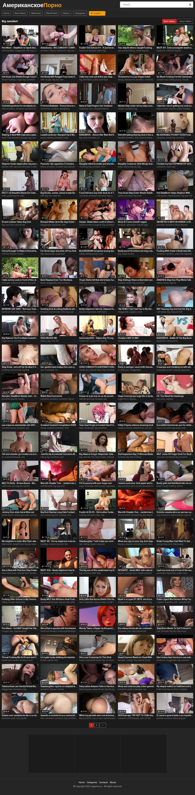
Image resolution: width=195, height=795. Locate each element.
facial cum (84, 341)
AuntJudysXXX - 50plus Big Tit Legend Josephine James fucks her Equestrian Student (97, 338)
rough (19, 79)
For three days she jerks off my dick (58, 251)
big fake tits (19, 341)
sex (105, 399)
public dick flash (100, 79)
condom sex (162, 79)
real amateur (109, 718)
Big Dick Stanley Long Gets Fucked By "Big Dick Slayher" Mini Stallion (59, 512)
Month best (51, 13)
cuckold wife (185, 602)
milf (42, 196)
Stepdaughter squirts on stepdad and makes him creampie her (59, 686)
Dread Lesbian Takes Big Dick (16, 222)
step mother (162, 108)
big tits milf (152, 515)
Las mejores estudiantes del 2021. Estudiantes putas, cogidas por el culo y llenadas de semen (20, 425)
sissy (162, 399)
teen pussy (100, 486)
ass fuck (10, 225)
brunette (95, 283)
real (63, 225)
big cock (138, 196)
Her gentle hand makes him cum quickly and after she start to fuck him (59, 367)
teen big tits (84, 283)
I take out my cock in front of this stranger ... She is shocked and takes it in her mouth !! (20, 280)
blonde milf (153, 544)
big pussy (185, 370)
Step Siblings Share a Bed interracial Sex (136, 280)
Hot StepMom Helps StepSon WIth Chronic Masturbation (175, 193)
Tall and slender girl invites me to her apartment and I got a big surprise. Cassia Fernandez (20, 454)
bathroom (61, 50)
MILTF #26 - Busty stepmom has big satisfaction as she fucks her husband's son (59, 570)
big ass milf (7, 167)
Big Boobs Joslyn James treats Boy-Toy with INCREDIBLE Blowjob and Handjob (59, 193)
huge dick (60, 254)
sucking (5, 370)
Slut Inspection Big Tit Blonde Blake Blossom (136, 454)
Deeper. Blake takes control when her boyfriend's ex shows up (97, 222)
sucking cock (65, 515)
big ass (55, 79)
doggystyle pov (125, 602)
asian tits (179, 254)
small (168, 137)
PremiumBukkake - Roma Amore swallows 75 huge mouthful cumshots (59, 106)
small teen (112, 602)
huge (4, 341)
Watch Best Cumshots (51, 396)
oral (18, 718)
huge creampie (86, 486)
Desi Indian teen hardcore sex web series (175, 657)
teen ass (161, 457)
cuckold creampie (55, 428)
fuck (67, 428)
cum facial (84, 631)
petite (121, 196)
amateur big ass (19, 137)
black (43, 283)
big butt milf (177, 312)
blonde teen (96, 370)
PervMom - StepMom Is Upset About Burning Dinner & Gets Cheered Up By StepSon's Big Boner (20, 48)
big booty (56, 225)
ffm (103, 167)
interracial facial (93, 660)
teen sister (7, 544)
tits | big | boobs (98, 457)
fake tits (56, 196)
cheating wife (171, 602)
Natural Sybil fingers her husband (95, 106)
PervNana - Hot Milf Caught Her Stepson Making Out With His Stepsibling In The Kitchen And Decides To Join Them (20, 628)
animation (131, 225)
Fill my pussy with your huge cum (95, 483)
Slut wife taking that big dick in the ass (136, 135)
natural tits (49, 254)
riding (82, 254)
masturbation (174, 196)
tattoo (160, 283)
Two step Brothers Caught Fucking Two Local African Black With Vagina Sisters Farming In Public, (136, 48)
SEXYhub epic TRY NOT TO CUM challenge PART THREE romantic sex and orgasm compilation (136, 715)
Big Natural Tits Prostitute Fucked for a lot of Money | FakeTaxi (20, 338)
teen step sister (9, 573)
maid (65, 137)
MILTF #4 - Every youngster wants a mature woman (175, 48)
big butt (188, 254)
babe (120, 167)
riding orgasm (90, 544)
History (66, 13)
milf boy (170, 50)
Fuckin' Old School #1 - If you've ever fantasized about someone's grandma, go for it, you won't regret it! (97, 48)
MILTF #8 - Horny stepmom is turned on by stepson (59, 541)
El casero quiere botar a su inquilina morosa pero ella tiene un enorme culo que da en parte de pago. (175, 715)
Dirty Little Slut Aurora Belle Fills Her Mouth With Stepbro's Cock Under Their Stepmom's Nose (97, 599)
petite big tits (13, 196)
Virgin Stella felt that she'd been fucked (97, 280)
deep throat (98, 689)
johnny (33, 515)
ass (119, 50)
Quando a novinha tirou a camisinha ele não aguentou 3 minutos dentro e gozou (59, 715)
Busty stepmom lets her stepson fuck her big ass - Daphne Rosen (97, 309)
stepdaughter (20, 631)
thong (121, 79)
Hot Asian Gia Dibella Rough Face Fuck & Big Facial (20, 77)
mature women (56, 544)
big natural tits (71, 167)
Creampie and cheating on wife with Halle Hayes (175, 367)
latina (43, 167)
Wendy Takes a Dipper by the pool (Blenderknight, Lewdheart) (97, 628)
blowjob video (95, 50)
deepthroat (138, 428)
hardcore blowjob (49, 631)
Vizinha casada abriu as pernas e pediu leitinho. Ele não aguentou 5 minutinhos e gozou (175, 512)
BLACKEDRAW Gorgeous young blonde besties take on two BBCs (97, 251)
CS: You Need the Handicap (170, 396)
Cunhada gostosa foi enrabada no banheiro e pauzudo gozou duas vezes (20, 106)
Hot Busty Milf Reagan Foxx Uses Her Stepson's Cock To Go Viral (59, 77)
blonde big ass (125, 341)
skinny (44, 341)
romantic (149, 79)
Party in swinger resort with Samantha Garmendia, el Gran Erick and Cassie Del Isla (136, 367)
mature (160, 602)
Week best (36, 13)
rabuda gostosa (86, 399)
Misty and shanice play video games (136, 686)
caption (169, 399)
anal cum (125, 370)
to (3, 457)
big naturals (84, 457)
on (56, 370)
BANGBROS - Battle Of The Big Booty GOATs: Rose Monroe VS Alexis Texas (175, 338)
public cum (182, 573)
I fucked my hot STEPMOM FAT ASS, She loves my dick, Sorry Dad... (175, 164)
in (119, 370)
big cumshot (36, 50)
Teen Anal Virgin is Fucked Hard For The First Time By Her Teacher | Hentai (97, 425)
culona (169, 341)
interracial (161, 689)
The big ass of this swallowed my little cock (97, 570)
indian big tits (142, 50)
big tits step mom (178, 631)
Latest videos (185, 21)
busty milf (95, 341)
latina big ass (177, 515)
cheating (83, 167)
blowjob (58, 137)
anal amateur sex (148, 137)
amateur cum (26, 660)
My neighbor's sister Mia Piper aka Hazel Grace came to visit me (20, 541)
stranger (6, 283)
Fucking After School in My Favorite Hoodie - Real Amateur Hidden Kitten (20, 599)
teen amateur (8, 108)
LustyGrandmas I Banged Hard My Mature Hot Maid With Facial (59, 135)
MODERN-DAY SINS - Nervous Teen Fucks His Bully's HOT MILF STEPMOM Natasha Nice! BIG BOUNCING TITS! (20, 309)
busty (166, 283)
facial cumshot (86, 225)
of (99, 137)
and (42, 370)
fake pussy (178, 544)
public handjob (184, 108)
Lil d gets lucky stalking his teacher (58, 657)
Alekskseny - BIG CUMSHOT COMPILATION (59, 48)
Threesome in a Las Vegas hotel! (134, 77)
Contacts (103, 782)
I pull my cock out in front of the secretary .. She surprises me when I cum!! (175, 570)
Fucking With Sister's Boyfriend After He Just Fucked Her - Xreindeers (175, 251)
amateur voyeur (48, 50)
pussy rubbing (47, 137)
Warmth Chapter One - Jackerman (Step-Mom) (136, 512)
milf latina (161, 312)
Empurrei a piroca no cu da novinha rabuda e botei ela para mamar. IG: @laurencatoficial (97, 396)
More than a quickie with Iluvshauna (58, 628)
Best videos (20, 13)
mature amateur (19, 283)
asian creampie (134, 689)
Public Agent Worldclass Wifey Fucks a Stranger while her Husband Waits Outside (175, 599)
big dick (25, 370)
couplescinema (101, 108)
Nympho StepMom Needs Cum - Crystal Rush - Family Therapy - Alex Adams (20, 396)
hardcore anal (8, 718)
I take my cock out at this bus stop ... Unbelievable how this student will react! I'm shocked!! (97, 77)
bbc (56, 660)
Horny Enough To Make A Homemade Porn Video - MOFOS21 (20, 251)
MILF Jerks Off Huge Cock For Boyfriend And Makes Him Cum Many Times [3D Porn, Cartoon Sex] (175, 454)
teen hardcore (163, 515)
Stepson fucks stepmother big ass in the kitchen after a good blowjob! (20, 164)
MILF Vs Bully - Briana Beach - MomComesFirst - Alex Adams (20, 483)
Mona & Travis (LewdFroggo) (132, 222)
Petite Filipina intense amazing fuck (135, 425)
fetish (129, 283)
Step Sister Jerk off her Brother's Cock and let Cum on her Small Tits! (20, 367)
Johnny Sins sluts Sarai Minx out (18, 512)
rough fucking (169, 486)
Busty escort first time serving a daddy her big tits (136, 251)
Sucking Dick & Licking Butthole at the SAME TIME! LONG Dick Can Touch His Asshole (59, 309)
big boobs (91, 312)
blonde (160, 718)
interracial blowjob (49, 602)
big (104, 50)
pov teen (128, 196)
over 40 (54, 341)
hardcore (83, 50)
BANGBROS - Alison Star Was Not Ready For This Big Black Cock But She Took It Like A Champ (97, 135)
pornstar (161, 225)
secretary (161, 573)
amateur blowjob (151, 486)
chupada (122, 631)
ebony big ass (130, 167)
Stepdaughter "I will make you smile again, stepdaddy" (97, 541)
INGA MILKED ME (49, 338)
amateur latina (173, 225)
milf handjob (8, 50)
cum (91, 108)
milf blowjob (46, 486)
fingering (83, 108)
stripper (183, 689)
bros (176, 341)
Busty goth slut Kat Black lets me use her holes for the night (175, 483)
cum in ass (97, 718)
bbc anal (71, 602)
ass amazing (151, 428)
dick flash (87, 79)
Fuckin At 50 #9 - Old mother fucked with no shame (97, 512)
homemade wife (57, 312)
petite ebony (8, 515)
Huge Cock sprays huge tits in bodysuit (136, 396)
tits (66, 544)
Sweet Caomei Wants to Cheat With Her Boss (136, 657)
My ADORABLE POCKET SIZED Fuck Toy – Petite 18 (175, 135)
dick (137, 137)
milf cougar (46, 79)
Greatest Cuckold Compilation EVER (58, 425)
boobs (20, 254)
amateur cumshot (24, 108)
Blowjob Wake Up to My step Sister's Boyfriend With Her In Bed (59, 222)
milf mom (101, 312)
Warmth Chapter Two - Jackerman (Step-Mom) (59, 483)
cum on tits (145, 718)
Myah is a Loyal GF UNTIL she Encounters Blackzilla (136, 599)
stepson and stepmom (136, 544)
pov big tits (17, 486)
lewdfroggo (142, 225)
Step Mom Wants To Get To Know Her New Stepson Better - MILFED (175, 628)
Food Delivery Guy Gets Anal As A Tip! (97, 193)
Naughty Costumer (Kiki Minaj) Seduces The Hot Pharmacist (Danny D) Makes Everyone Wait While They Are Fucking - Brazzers (136, 164)
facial (124, 254)
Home (6, 13)
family (61, 689)
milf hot (5, 254)
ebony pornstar (22, 515)
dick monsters (90, 137)
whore (180, 486)
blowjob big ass (138, 515)
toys (22, 196)
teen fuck (6, 137)
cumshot (129, 108)
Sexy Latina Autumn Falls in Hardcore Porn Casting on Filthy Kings (97, 686)
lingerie (97, 225)
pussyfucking (128, 50)
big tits (178, 50)
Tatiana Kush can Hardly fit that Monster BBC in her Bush (20, 686)
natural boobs (113, 457)
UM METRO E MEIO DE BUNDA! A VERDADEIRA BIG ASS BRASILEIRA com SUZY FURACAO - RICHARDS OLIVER (175, 222)
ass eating (45, 515)
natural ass (20, 225)
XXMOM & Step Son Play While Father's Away (175, 280)
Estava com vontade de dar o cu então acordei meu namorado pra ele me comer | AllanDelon (20, 715)
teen (81, 428)
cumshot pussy (9, 428)
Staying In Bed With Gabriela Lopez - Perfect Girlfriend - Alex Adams (20, 135)
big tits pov (110, 689)
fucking (121, 283)
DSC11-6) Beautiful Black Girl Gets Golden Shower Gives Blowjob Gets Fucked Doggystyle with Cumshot (20, 193)
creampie (49, 370)
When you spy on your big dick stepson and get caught (136, 541)
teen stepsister (86, 602)
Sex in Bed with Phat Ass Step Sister (19, 570)
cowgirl (160, 544)
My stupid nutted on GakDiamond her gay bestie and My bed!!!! (175, 686)
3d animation (124, 515)
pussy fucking (173, 370)
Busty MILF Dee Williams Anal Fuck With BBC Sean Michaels (59, 599)
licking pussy (175, 79)
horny (10, 341)
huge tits (122, 399)
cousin (121, 108)
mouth (185, 79)
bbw (99, 573)
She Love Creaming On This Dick (95, 657)
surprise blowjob (12, 457)
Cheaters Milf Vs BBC (128, 338)
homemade (15, 370)
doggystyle (46, 225)
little (94, 573)
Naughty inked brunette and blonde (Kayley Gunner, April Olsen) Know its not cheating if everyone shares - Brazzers (97, 164)
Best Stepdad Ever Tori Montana (56, 280)
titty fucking (135, 457)
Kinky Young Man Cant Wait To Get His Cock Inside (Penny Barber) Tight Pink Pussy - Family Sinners (175, 541)
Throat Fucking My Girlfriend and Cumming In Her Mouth (20, 657)
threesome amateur (134, 79)
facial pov (18, 689)
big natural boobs (22, 167)
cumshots (45, 108)
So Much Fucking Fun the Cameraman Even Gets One (175, 77)
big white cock (179, 428)
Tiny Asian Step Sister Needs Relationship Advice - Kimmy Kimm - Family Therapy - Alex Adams (136, 193)
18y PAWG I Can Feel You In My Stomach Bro (136, 309)
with (4, 196)
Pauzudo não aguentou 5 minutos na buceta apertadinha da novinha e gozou (59, 164)
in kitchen (35, 167)
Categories (80, 13)
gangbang (64, 108)
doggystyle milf (22, 50)
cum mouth (136, 486)
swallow (55, 108)
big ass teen (30, 544)
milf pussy (162, 196)
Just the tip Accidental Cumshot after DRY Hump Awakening (59, 454)
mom (168, 167)
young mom (131, 573)
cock (100, 254)
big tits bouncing (28, 312)
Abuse (113, 782)
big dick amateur (126, 137)
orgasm (133, 312)
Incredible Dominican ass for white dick (175, 425)
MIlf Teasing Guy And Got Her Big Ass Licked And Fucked (175, 309)
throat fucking (8, 79)
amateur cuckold (55, 167)
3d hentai (170, 457)
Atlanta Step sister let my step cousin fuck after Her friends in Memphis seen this (136, 106)
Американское (11, 5)
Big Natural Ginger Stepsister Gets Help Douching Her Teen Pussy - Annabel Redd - (97, 454)
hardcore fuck (8, 312)
